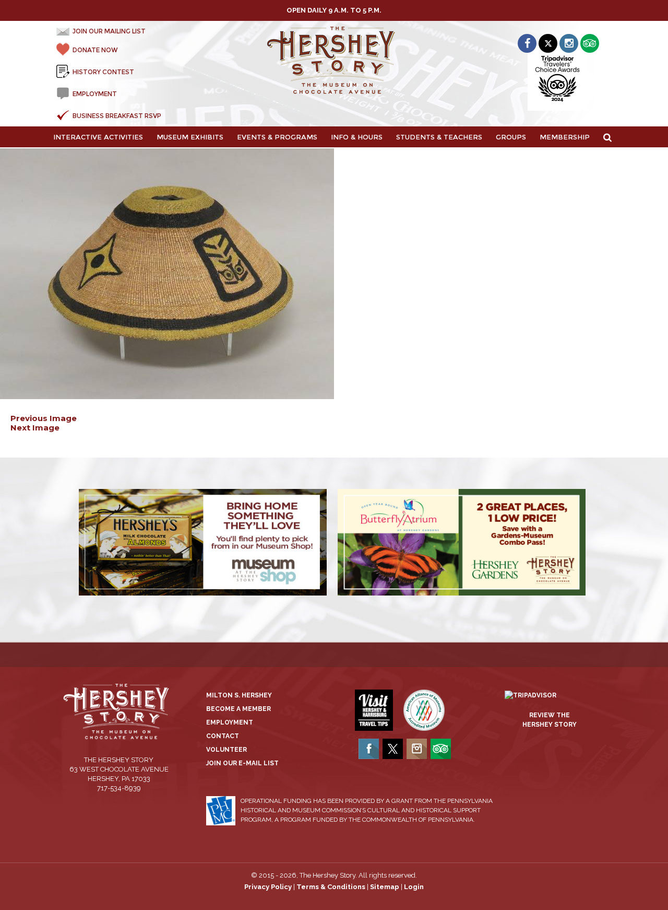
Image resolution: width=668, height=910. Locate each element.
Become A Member (238, 709)
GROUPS (511, 137)
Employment (229, 722)
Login (414, 887)
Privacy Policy (268, 887)
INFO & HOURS (357, 137)
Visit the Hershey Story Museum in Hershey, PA (334, 60)
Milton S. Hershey (239, 695)
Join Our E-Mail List (242, 763)
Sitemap (384, 887)
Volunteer (226, 749)
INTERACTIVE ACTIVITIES (98, 137)
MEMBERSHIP (565, 137)
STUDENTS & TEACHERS (439, 137)
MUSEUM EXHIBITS (190, 137)
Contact (222, 736)
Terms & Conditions (330, 887)
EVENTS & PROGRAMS (277, 137)
